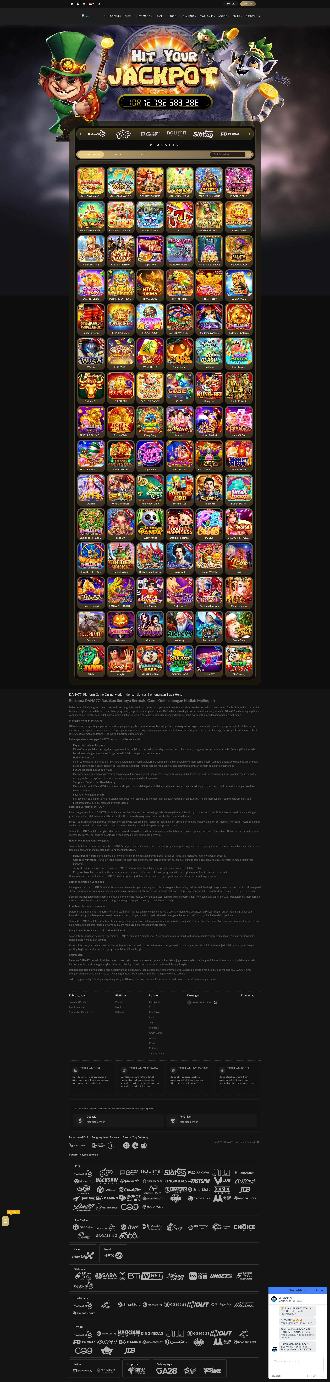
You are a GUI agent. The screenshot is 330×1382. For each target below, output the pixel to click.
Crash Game (206, 16)
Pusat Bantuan (77, 1007)
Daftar (248, 4)
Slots (128, 16)
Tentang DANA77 (78, 1002)
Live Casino (144, 16)
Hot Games (114, 16)
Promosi (119, 1002)
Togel (173, 16)
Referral (119, 1012)
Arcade (222, 16)
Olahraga (189, 16)
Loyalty (119, 1007)
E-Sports (251, 16)
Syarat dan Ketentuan (80, 1012)
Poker (236, 16)
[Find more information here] (298, 1333)
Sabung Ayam (156, 1053)
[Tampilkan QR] (215, 1002)
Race (160, 16)
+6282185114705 (202, 1002)
